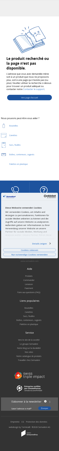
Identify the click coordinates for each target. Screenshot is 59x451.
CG (22, 421)
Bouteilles (28, 308)
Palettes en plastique (29, 324)
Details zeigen (39, 243)
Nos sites (29, 352)
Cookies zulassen (29, 250)
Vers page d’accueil (29, 97)
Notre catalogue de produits (28, 356)
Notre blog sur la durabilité (29, 348)
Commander (28, 280)
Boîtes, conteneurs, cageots (28, 320)
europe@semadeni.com (29, 258)
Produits (29, 276)
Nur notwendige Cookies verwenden (29, 254)
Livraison (29, 284)
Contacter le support (33, 89)
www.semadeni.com (30, 261)
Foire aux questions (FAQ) (28, 292)
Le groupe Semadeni (29, 344)
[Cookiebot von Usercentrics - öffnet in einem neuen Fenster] (44, 196)
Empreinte (14, 421)
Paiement (29, 288)
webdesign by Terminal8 (19, 427)
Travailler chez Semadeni (29, 360)
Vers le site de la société (29, 340)
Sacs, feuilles (29, 316)
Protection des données (36, 421)
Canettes (29, 312)
